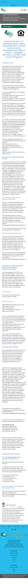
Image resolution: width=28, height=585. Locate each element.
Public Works (14, 18)
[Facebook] (2, 2)
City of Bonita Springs (8, 17)
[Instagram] (5, 2)
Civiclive (6, 576)
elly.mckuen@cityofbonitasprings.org (16, 413)
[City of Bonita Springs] (3, 10)
